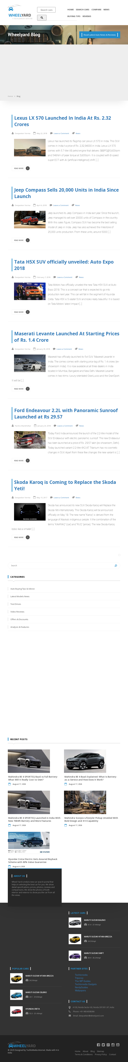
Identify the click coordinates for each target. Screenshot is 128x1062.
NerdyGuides (81, 987)
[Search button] (42, 17)
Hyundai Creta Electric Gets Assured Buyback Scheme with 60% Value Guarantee (32, 861)
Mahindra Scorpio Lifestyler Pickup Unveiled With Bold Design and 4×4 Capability (91, 819)
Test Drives (15, 604)
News (106, 9)
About (85, 1051)
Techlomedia (81, 974)
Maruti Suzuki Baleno (95, 920)
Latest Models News (20, 596)
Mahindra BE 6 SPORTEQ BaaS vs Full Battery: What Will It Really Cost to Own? (33, 778)
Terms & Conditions (84, 1054)
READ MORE (18, 168)
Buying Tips (73, 16)
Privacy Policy (101, 1054)
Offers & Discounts (19, 619)
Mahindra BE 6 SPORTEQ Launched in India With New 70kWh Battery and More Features (34, 819)
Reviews (87, 16)
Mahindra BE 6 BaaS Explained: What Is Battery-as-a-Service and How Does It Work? (90, 778)
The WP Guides (83, 981)
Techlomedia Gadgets (86, 984)
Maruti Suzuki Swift (94, 953)
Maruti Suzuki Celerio (36, 992)
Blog (18, 96)
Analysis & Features (19, 627)
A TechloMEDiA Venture (22, 18)
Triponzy (79, 977)
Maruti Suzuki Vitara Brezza (98, 936)
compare (96, 9)
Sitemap (100, 1051)
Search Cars (82, 9)
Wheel (20, 15)
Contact (112, 1054)
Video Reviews (17, 611)
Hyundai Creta (33, 1009)
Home (70, 9)
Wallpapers (80, 990)
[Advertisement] (64, 71)
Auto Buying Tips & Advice (22, 588)
